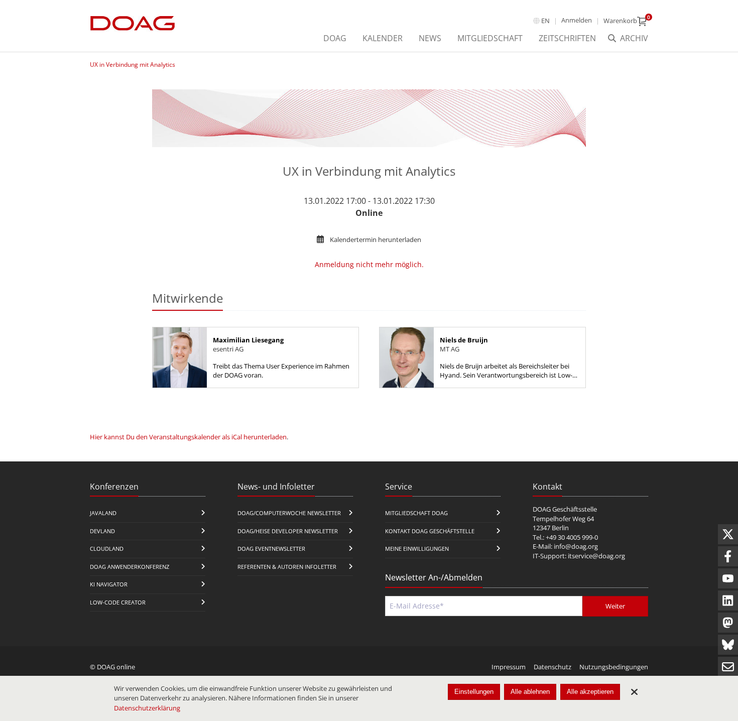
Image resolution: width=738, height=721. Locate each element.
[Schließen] (634, 692)
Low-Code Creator (118, 602)
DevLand (102, 531)
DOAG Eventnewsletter (271, 548)
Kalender (382, 38)
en (545, 21)
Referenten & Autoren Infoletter (286, 566)
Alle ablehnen (530, 691)
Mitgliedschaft (490, 38)
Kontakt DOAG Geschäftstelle (429, 531)
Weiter (615, 606)
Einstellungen (474, 691)
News (430, 38)
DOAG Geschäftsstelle (565, 509)
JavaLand (103, 513)
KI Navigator (109, 584)
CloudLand (107, 548)
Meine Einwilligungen (417, 548)
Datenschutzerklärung (147, 707)
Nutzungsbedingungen (613, 666)
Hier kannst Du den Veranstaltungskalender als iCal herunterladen (188, 436)
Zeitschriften (567, 38)
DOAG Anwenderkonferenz (129, 566)
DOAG (334, 38)
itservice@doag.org (596, 555)
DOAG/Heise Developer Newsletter (287, 531)
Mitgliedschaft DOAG (416, 513)
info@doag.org (576, 546)
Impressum (508, 666)
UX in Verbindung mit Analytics (132, 64)
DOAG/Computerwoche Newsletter (289, 513)
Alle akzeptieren (590, 691)
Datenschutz (552, 666)
